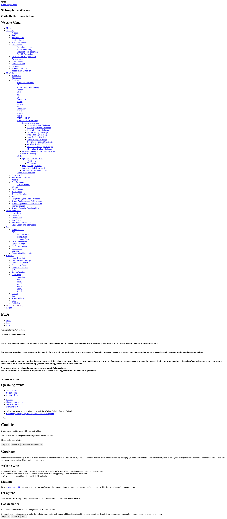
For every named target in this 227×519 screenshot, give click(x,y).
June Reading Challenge (37, 137)
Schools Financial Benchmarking (25, 208)
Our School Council (20, 263)
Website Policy (12, 404)
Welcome (15, 33)
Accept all (15, 445)
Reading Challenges (30, 123)
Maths (19, 92)
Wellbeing (16, 303)
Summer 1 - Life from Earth (33, 168)
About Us (10, 30)
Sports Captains (18, 272)
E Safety (15, 187)
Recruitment (17, 192)
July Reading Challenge (37, 139)
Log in (14, 4)
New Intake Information (22, 177)
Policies (15, 180)
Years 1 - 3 (31, 161)
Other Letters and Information (24, 225)
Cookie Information (14, 402)
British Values (17, 61)
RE (18, 94)
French (20, 113)
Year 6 (19, 291)
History (20, 101)
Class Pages (16, 274)
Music (19, 116)
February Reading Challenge (39, 128)
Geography (21, 99)
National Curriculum (25, 82)
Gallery (15, 293)
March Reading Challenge (38, 130)
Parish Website (18, 37)
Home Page (6, 4)
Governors (16, 66)
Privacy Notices (23, 184)
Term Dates (16, 213)
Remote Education (19, 194)
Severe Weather (18, 244)
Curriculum (16, 80)
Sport (14, 296)
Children (10, 255)
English (20, 90)
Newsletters (16, 220)
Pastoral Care (17, 59)
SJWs (14, 270)
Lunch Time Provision (26, 173)
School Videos (18, 298)
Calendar (15, 215)
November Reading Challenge (40, 146)
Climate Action (18, 175)
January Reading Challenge (38, 125)
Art (18, 106)
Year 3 (19, 284)
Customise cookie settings (32, 445)
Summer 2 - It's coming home (34, 170)
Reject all (5, 445)
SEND (14, 196)
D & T (19, 111)
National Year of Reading (27, 120)
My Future (21, 156)
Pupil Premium (18, 189)
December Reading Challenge (39, 149)
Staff (14, 35)
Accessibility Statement (21, 71)
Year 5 (19, 289)
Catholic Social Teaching (27, 52)
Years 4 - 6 (31, 163)
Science (20, 104)
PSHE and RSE (23, 118)
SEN (14, 301)
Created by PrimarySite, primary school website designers (30, 413)
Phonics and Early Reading (28, 87)
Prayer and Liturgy (24, 49)
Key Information (13, 73)
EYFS (19, 85)
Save (24, 517)
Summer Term (23, 239)
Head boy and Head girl (22, 260)
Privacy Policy (12, 407)
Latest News (17, 218)
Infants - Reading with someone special (38, 151)
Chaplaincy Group (19, 265)
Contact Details (18, 40)
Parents (9, 227)
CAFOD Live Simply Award (24, 56)
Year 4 (19, 286)
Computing (21, 109)
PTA (14, 232)
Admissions (16, 75)
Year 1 (19, 279)
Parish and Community (21, 222)
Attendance (16, 78)
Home (8, 28)
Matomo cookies (14, 487)
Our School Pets (18, 64)
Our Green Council (20, 267)
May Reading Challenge (37, 135)
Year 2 (19, 282)
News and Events (13, 210)
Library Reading (29, 154)
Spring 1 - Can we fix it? (32, 158)
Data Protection (18, 182)
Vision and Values (19, 42)
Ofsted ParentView (19, 241)
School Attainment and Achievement (27, 201)
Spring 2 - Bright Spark (32, 165)
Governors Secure (19, 68)
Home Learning (18, 258)
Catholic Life (17, 45)
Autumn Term (23, 234)
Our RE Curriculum (25, 54)
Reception (21, 277)
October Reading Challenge (38, 144)
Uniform (15, 251)
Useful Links (17, 248)
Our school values (24, 47)
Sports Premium (18, 206)
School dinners (18, 229)
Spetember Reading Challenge (40, 142)
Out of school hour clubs (22, 253)
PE (18, 97)
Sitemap (9, 400)
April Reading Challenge (37, 132)
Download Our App (14, 305)
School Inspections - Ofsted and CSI (27, 203)
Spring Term (22, 237)
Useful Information (19, 246)
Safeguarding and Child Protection (26, 199)
